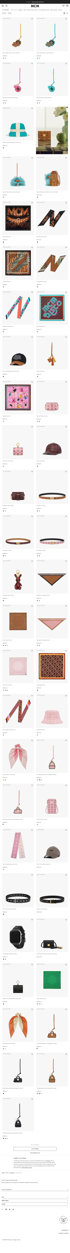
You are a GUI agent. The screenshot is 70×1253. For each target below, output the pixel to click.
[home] (35, 7)
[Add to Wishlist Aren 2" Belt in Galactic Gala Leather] (32, 875)
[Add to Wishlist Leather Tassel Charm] (66, 337)
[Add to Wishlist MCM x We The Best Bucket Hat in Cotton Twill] (32, 108)
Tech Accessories (61, 9)
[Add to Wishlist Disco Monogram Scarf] (66, 292)
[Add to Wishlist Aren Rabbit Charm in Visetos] (32, 561)
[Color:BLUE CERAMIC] (37, 58)
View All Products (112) (35, 1152)
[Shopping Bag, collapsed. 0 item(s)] (67, 6)
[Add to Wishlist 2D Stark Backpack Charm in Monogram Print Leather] (66, 741)
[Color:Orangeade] (3, 331)
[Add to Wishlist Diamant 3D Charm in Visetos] (66, 382)
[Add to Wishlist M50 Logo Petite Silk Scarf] (66, 203)
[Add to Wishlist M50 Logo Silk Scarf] (32, 203)
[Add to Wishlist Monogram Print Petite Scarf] (32, 292)
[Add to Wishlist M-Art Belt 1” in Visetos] (66, 472)
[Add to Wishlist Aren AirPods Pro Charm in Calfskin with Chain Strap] (66, 920)
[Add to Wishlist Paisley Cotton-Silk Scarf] (32, 606)
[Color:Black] (3, 242)
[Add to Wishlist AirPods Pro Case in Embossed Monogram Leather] (32, 965)
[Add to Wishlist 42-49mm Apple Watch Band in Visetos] (32, 920)
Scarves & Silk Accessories (32, 9)
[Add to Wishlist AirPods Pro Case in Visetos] (32, 427)
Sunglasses (20, 9)
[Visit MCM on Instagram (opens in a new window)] (6, 1209)
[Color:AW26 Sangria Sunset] (3, 103)
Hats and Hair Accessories (44, 9)
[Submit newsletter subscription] (67, 1189)
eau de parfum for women (27, 1167)
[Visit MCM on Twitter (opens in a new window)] (9, 1209)
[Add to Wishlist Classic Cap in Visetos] (66, 427)
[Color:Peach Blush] (3, 780)
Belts (25, 9)
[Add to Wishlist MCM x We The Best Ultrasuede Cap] (66, 830)
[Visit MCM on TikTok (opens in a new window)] (13, 1209)
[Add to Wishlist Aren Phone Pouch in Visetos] (66, 785)
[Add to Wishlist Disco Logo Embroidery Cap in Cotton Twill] (32, 337)
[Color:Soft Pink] (3, 421)
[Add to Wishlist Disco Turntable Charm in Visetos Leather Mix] (32, 19)
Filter (9, 13)
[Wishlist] (63, 6)
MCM (3, 1172)
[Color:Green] (5, 645)
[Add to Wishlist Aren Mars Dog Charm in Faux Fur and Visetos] (32, 158)
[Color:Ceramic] (3, 148)
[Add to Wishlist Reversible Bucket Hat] (66, 696)
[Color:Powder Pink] (3, 690)
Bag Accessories (54, 9)
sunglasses (48, 1160)
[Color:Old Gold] (3, 58)
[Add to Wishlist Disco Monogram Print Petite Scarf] (32, 696)
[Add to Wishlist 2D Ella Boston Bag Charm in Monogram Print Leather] (32, 785)
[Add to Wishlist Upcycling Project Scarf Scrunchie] (32, 741)
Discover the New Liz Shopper (38, 1)
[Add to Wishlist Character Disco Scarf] (32, 382)
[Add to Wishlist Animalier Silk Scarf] (32, 248)
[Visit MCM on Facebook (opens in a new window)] (2, 1209)
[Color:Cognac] (37, 197)
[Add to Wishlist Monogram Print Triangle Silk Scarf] (66, 561)
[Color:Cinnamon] (39, 421)
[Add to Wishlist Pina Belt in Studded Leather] (66, 875)
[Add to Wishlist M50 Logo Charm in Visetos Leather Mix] (32, 64)
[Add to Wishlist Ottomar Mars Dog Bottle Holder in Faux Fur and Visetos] (66, 158)
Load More (35, 1148)
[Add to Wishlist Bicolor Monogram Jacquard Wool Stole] (32, 830)
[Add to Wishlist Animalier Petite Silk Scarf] (66, 248)
